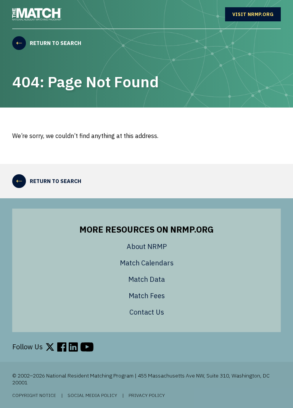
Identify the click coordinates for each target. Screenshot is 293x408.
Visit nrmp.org (256, 14)
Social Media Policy (92, 395)
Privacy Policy (147, 395)
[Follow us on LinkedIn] (73, 347)
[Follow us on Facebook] (61, 347)
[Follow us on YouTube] (86, 347)
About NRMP (147, 246)
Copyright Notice (34, 395)
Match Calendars (147, 263)
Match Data (146, 279)
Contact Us (146, 312)
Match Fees (147, 295)
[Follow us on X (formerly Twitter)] (50, 347)
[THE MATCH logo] (36, 14)
